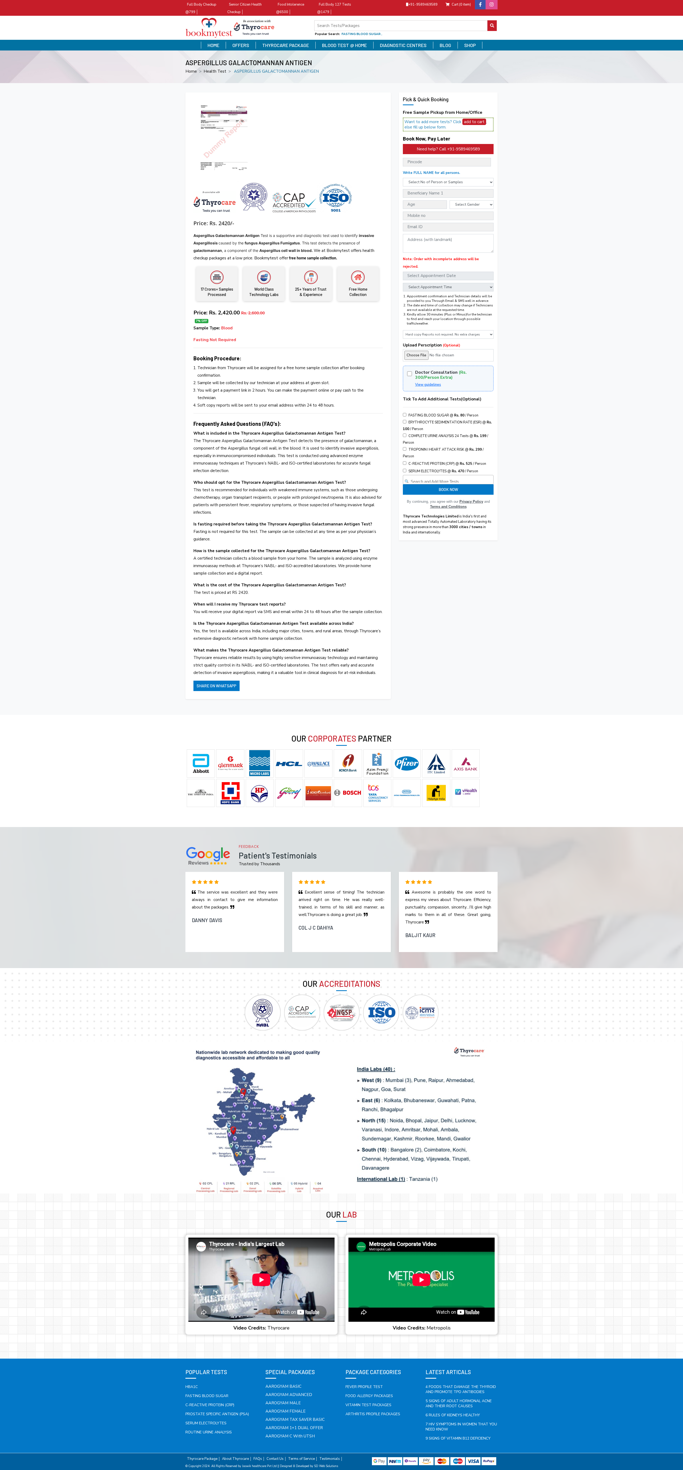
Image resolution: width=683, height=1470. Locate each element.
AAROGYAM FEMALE (285, 1411)
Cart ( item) (461, 4)
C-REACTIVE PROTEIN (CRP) (209, 1404)
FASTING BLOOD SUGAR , (362, 34)
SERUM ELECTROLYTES (206, 1423)
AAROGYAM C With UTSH (290, 1436)
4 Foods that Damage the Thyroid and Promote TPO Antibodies (461, 1389)
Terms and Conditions (448, 507)
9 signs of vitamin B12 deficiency (458, 1438)
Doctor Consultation (441, 375)
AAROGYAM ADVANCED (288, 1394)
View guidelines (428, 384)
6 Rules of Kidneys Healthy (453, 1415)
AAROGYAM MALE (283, 1403)
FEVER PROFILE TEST (364, 1386)
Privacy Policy (471, 502)
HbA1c (191, 1386)
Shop (470, 45)
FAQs (257, 1459)
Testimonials (329, 1459)
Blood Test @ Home (344, 45)
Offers (240, 45)
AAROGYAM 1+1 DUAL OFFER (294, 1427)
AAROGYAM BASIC (283, 1386)
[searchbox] (448, 480)
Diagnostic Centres (403, 45)
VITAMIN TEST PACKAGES (368, 1404)
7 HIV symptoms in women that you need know (461, 1427)
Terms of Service (301, 1459)
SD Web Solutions (326, 1466)
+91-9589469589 (423, 4)
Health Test (215, 71)
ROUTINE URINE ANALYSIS (208, 1432)
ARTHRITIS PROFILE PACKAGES (373, 1414)
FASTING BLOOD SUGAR (206, 1395)
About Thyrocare (235, 1459)
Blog (445, 45)
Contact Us (275, 1459)
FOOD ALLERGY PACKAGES (369, 1395)
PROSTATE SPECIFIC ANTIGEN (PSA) (217, 1414)
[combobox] (448, 479)
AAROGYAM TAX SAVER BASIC (295, 1419)
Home (213, 45)
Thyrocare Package (285, 45)
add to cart (474, 121)
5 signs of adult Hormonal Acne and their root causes (459, 1403)
